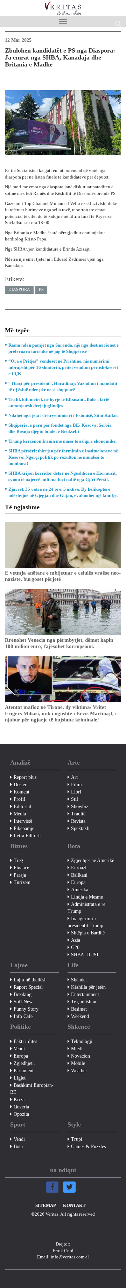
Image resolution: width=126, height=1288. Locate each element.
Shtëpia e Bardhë (88, 932)
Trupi (76, 1139)
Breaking (22, 994)
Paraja (20, 875)
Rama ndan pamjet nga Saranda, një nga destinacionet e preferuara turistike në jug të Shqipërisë (63, 348)
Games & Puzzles (88, 1146)
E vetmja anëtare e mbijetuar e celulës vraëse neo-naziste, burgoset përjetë (63, 576)
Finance (21, 867)
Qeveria (21, 1106)
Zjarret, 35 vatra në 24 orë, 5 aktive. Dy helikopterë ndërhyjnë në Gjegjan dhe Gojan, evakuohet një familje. (63, 492)
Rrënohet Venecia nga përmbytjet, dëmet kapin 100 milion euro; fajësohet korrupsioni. (59, 643)
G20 (75, 947)
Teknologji (81, 1041)
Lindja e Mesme (87, 897)
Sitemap (45, 1205)
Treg (18, 860)
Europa (78, 882)
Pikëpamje (24, 828)
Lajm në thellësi (30, 979)
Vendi (19, 1048)
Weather (79, 1070)
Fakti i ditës (25, 1041)
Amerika (79, 889)
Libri (76, 792)
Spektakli (80, 828)
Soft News (24, 1001)
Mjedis (77, 1048)
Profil (19, 799)
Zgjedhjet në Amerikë (92, 860)
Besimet (79, 1009)
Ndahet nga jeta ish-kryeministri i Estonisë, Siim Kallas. (63, 415)
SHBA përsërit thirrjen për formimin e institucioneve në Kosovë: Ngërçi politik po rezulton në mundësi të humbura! (63, 457)
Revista (78, 821)
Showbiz (79, 806)
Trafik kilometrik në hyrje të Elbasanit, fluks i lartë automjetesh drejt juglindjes (58, 402)
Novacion (80, 1056)
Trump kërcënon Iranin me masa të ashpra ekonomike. (62, 441)
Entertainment (85, 994)
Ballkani (79, 875)
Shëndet (79, 979)
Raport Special (28, 987)
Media (20, 813)
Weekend (80, 1016)
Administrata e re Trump (86, 908)
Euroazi (78, 867)
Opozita (21, 1114)
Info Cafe (23, 1016)
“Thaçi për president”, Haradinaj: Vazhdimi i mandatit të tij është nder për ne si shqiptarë (62, 386)
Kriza (19, 1099)
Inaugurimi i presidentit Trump (85, 922)
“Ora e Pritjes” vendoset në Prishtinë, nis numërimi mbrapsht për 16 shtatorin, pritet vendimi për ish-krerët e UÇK (63, 367)
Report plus (25, 777)
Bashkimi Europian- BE (32, 1089)
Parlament (24, 1070)
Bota (18, 1146)
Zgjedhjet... (25, 1063)
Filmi (76, 784)
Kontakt (74, 1205)
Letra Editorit (27, 835)
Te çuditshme (84, 1001)
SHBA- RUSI (84, 954)
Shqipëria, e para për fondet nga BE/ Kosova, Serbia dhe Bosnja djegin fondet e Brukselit (60, 428)
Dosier (20, 784)
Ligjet (20, 1078)
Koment (21, 792)
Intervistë (23, 821)
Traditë (78, 813)
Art (74, 777)
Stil (74, 799)
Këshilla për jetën (88, 987)
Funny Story (26, 1009)
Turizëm (22, 882)
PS (41, 289)
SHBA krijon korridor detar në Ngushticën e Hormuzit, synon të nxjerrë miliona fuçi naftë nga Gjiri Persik (62, 476)
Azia (75, 940)
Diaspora (19, 289)
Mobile (78, 1063)
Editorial (22, 806)
